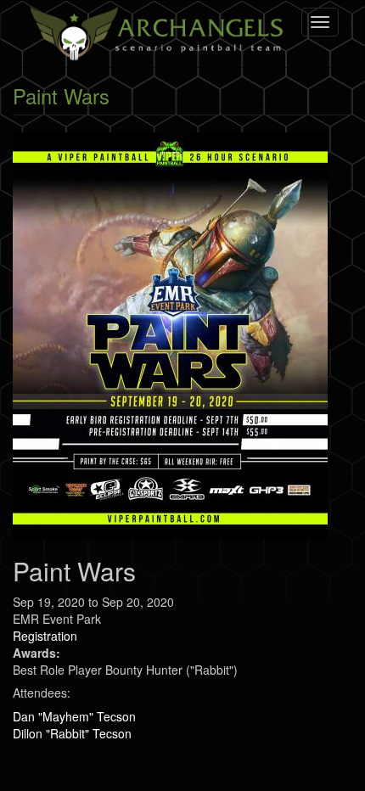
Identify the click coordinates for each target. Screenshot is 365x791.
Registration (45, 635)
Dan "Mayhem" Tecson (74, 716)
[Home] (159, 33)
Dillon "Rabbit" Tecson (72, 733)
